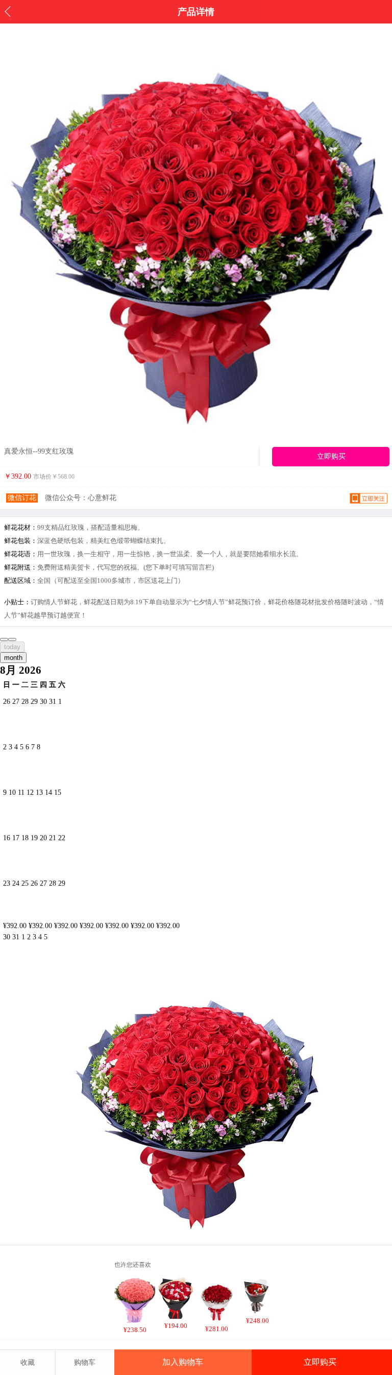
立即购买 (320, 1362)
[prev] (4, 639)
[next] (12, 639)
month (13, 657)
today (12, 647)
